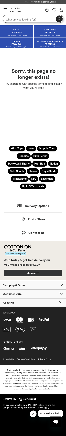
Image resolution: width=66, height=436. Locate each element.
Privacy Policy (44, 359)
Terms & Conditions (26, 359)
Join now (33, 273)
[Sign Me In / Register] (47, 11)
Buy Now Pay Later (13, 342)
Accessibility (8, 359)
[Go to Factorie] (14, 11)
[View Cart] (61, 10)
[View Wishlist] (54, 11)
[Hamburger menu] (5, 10)
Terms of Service (35, 408)
